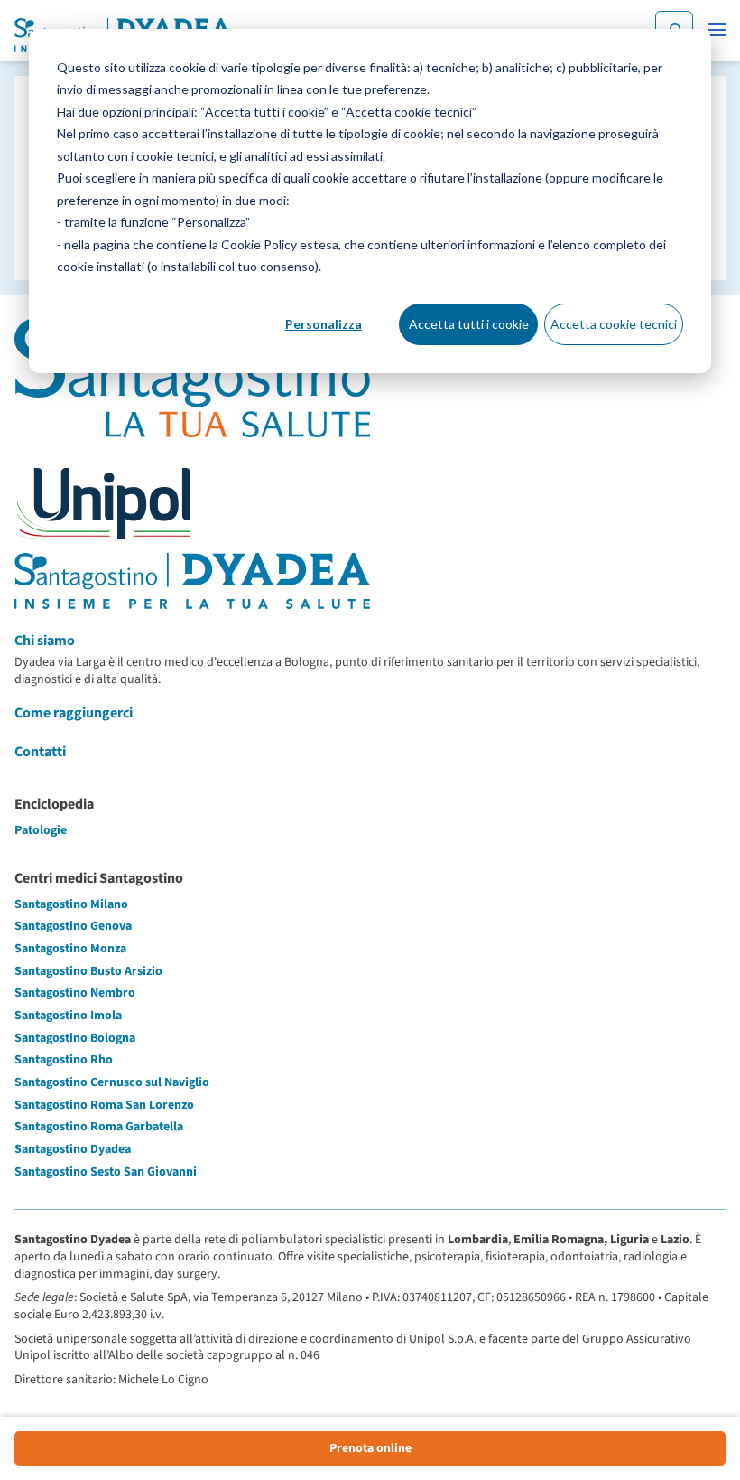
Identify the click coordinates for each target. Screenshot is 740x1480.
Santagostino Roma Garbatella (98, 1127)
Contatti (40, 752)
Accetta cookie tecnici (613, 324)
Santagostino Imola (68, 1016)
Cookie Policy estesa (279, 244)
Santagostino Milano (71, 904)
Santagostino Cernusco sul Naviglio (111, 1082)
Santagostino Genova (73, 926)
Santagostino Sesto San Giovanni (105, 1172)
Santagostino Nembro (74, 993)
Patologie (40, 830)
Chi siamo (44, 641)
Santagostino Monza (70, 949)
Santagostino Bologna (74, 1038)
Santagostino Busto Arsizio (88, 971)
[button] (717, 30)
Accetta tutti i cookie (469, 324)
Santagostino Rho (63, 1060)
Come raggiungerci (73, 713)
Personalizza (323, 324)
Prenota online (370, 1448)
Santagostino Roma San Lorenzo (104, 1105)
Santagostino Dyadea (72, 1149)
